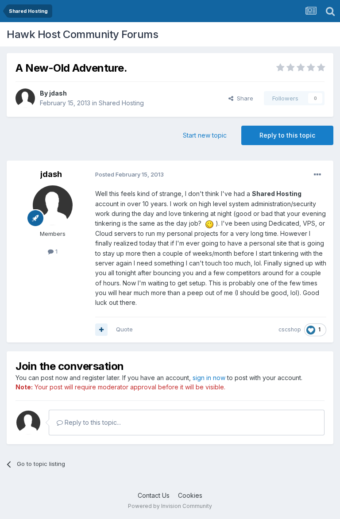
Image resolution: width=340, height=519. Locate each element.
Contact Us (154, 495)
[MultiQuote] (101, 329)
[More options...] (317, 174)
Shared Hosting (121, 103)
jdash (58, 93)
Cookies (190, 495)
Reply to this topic (287, 135)
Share (243, 98)
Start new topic (205, 135)
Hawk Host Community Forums (82, 34)
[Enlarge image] (209, 223)
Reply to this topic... (92, 422)
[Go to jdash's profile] (25, 98)
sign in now (209, 377)
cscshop (289, 329)
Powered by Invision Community (170, 506)
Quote (124, 329)
